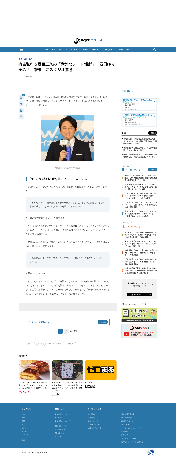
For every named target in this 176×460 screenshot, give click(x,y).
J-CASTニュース (61, 414)
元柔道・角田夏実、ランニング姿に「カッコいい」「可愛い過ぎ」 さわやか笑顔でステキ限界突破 (141, 204)
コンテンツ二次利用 (128, 438)
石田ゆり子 (70, 344)
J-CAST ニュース (88, 41)
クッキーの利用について (130, 428)
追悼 (124, 133)
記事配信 (124, 435)
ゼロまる (58, 436)
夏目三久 (30, 344)
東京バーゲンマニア (62, 429)
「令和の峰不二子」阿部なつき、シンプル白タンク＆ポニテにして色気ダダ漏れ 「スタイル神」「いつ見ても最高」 (141, 195)
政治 (53, 49)
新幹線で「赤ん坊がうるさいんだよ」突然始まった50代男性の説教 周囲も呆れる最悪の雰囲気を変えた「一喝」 (141, 177)
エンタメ (74, 49)
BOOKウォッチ (60, 426)
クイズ (128, 49)
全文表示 (74, 331)
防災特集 (108, 49)
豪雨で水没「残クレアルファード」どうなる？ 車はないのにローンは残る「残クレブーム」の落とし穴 (141, 243)
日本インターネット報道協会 (132, 442)
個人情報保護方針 (128, 414)
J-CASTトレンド (61, 418)
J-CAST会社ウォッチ (63, 421)
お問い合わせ (93, 421)
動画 (121, 49)
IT (66, 49)
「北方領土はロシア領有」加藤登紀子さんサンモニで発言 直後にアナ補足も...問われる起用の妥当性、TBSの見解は (140, 234)
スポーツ (84, 49)
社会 (46, 49)
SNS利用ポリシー (128, 421)
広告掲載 (124, 431)
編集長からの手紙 (94, 428)
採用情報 (91, 418)
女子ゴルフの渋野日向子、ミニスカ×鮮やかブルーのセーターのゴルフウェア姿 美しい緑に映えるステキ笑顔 (141, 186)
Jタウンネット (60, 433)
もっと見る (152, 169)
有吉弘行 (41, 344)
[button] (21, 49)
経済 (60, 49)
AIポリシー (125, 424)
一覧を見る (152, 133)
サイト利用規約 (127, 418)
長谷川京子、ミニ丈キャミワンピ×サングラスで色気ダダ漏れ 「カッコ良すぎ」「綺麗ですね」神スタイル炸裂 (140, 213)
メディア (94, 49)
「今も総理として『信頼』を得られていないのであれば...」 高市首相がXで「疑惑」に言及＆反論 (141, 261)
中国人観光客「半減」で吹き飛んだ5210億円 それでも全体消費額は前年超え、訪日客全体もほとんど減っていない (141, 270)
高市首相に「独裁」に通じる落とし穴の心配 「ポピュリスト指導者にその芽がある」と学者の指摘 (141, 252)
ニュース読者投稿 (94, 424)
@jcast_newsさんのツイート (134, 304)
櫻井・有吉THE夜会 (55, 344)
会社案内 (91, 414)
